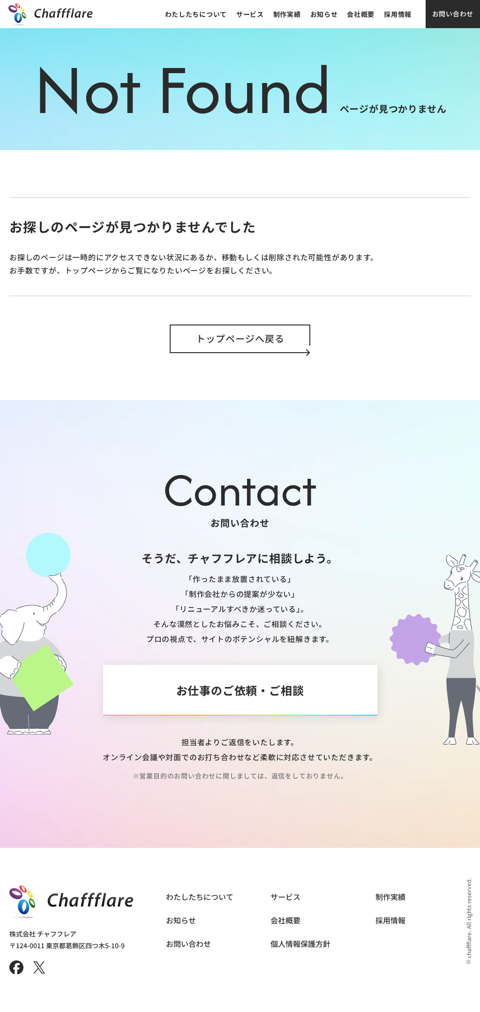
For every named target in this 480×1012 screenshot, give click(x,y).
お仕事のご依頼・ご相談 (240, 690)
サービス (250, 14)
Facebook (16, 967)
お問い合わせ (452, 13)
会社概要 (361, 14)
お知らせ (324, 14)
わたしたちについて (196, 14)
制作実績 (287, 14)
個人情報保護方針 (300, 943)
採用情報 (398, 14)
